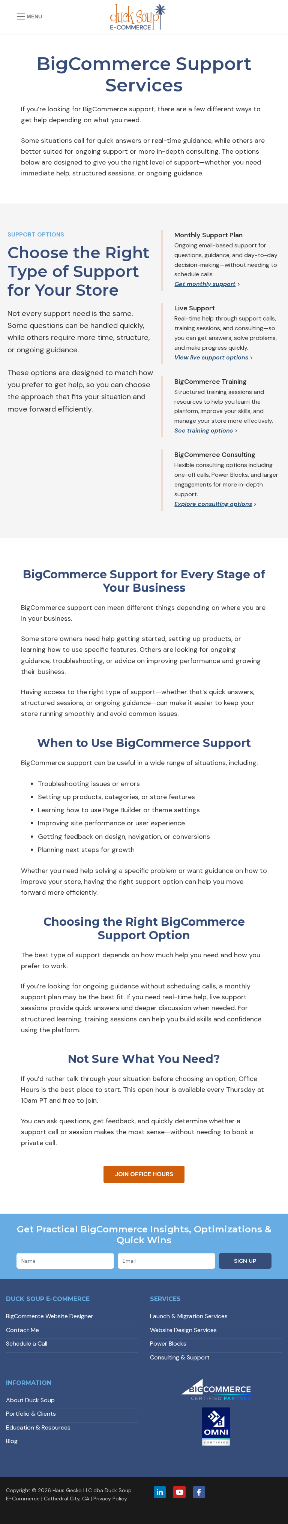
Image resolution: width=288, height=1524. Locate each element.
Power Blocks (168, 1343)
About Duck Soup (30, 1400)
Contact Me (22, 1330)
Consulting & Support (180, 1357)
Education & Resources (38, 1427)
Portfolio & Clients (31, 1414)
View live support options (211, 357)
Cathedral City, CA (66, 1498)
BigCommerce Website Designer (49, 1316)
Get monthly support (205, 284)
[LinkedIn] (160, 1492)
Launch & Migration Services (189, 1316)
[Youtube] (179, 1492)
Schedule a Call (26, 1343)
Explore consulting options (213, 504)
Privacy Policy (110, 1498)
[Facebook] (199, 1492)
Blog (12, 1441)
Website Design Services (183, 1330)
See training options (203, 430)
